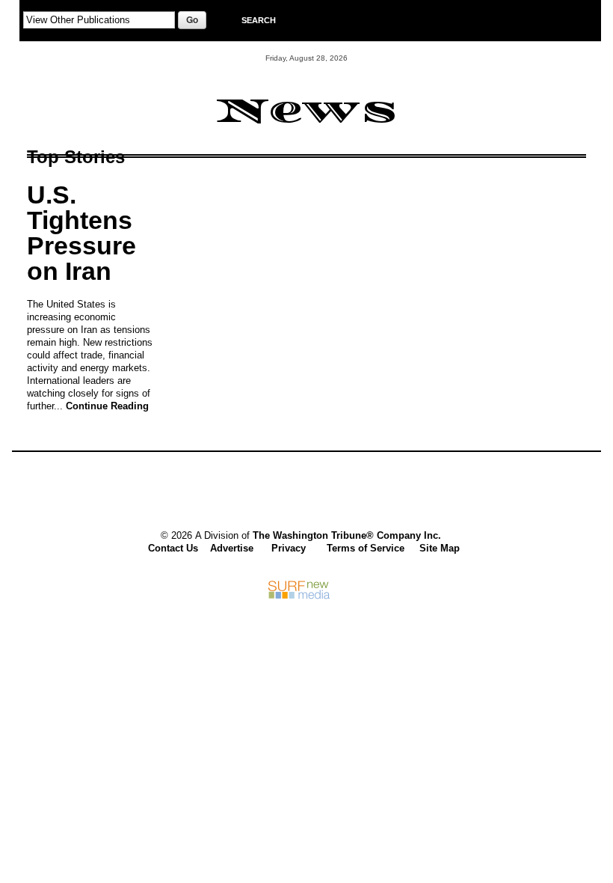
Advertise (231, 548)
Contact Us (173, 548)
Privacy (288, 548)
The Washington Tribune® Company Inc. (347, 535)
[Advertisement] (299, 493)
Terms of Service (365, 548)
